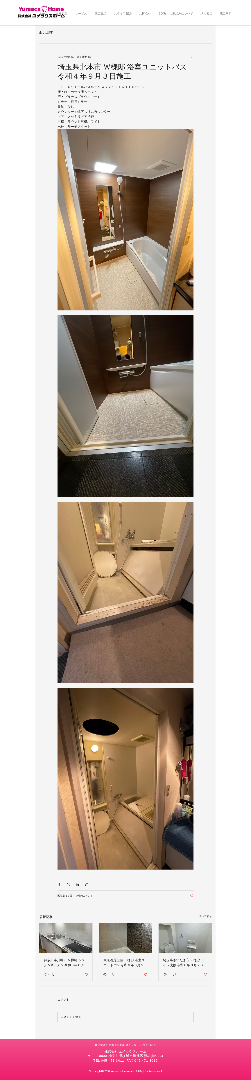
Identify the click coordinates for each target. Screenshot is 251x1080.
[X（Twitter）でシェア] (68, 884)
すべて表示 (205, 916)
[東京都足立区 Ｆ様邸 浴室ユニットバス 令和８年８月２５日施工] (125, 938)
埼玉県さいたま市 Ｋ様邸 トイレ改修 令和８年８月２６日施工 (185, 963)
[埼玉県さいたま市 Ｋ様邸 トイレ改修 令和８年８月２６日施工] (185, 938)
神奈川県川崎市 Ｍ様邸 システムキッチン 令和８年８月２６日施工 (65, 963)
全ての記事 (46, 32)
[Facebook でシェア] (59, 884)
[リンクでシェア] (86, 884)
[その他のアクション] (191, 57)
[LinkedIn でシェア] (77, 884)
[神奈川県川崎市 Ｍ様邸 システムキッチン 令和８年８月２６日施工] (65, 938)
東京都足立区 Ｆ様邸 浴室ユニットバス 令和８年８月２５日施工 (125, 963)
